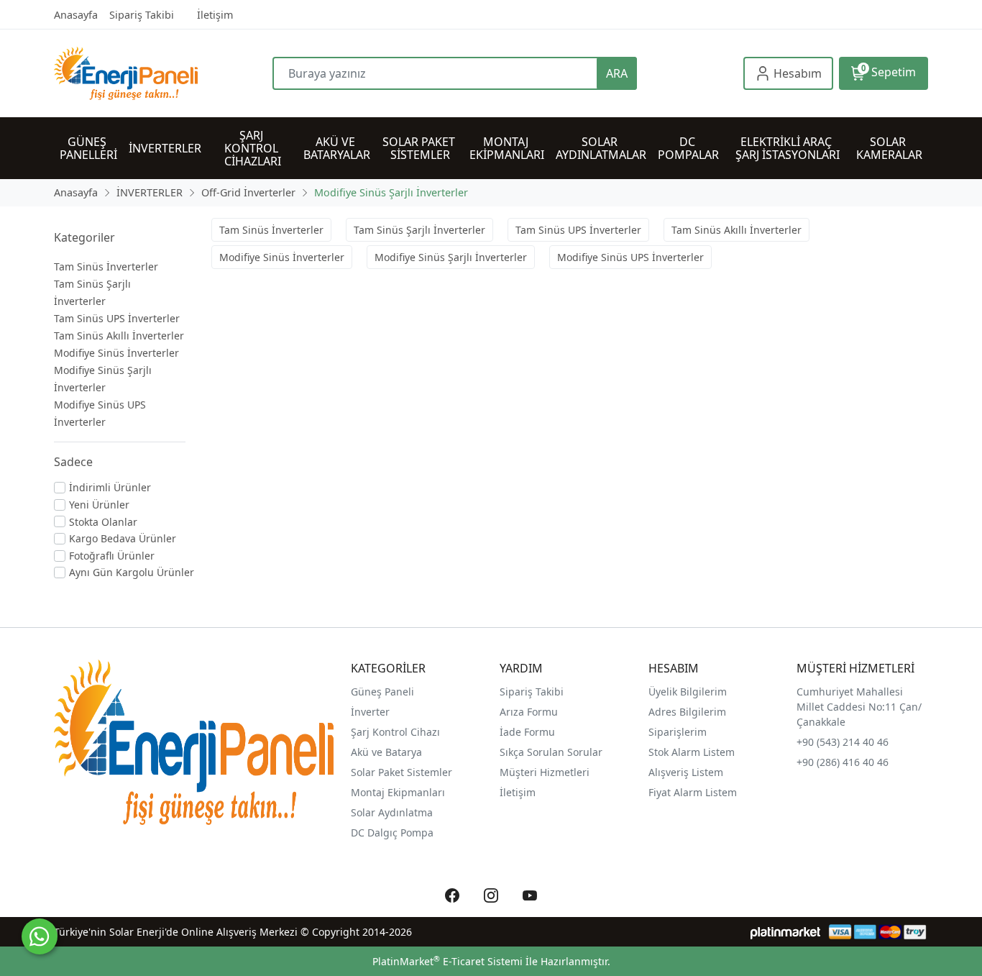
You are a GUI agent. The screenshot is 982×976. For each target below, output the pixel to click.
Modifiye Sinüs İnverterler (116, 353)
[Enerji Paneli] (163, 73)
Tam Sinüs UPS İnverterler (117, 318)
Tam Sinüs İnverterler (106, 266)
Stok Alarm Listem (691, 752)
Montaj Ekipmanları (398, 792)
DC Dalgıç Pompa (392, 832)
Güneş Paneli (382, 691)
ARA (617, 73)
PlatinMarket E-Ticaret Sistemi (447, 961)
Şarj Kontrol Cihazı (395, 732)
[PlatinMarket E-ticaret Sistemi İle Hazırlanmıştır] (785, 931)
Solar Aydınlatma (392, 812)
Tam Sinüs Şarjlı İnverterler (419, 230)
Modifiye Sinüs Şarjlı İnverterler (451, 257)
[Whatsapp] (40, 936)
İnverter (370, 712)
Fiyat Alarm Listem (692, 792)
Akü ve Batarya (386, 752)
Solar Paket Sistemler (401, 772)
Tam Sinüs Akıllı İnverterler (119, 335)
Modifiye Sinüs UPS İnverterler (630, 257)
